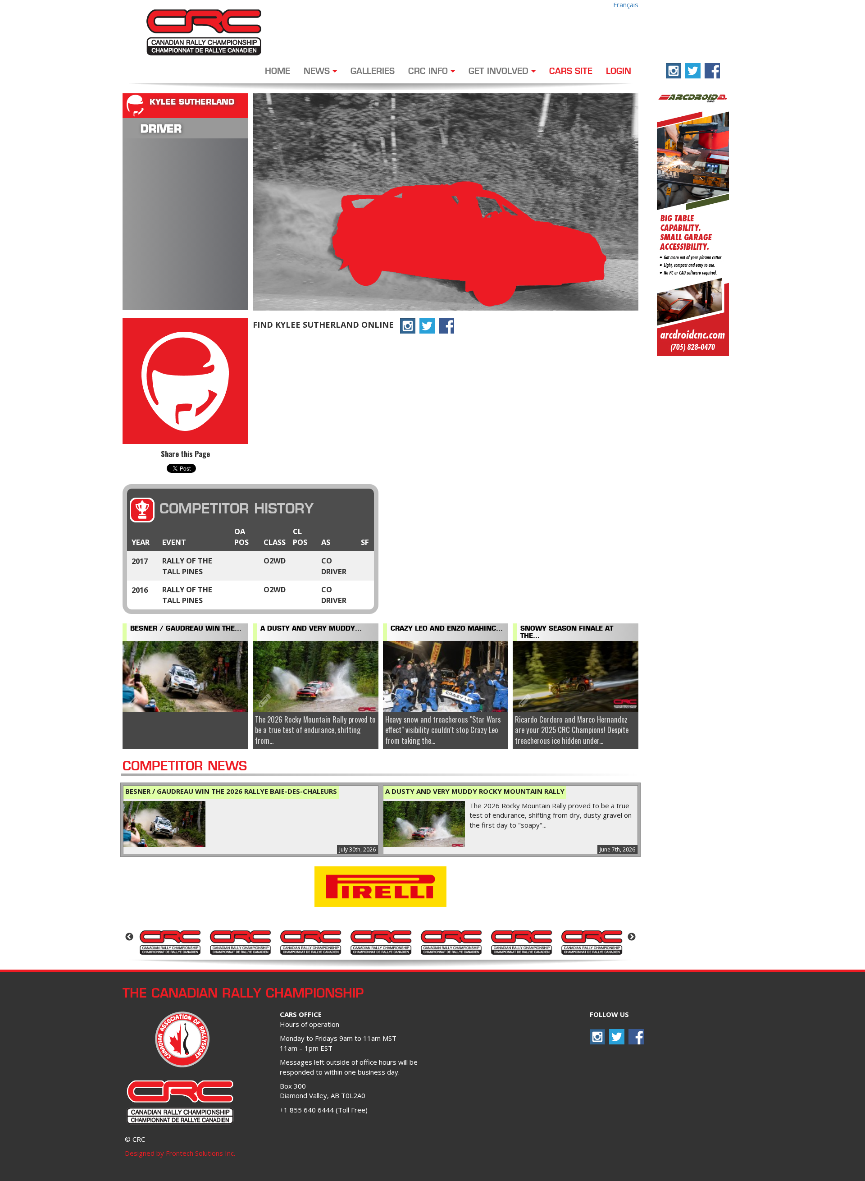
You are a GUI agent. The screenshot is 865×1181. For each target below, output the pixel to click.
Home (277, 72)
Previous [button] (129, 937)
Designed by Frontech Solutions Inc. (180, 1153)
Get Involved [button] (500, 72)
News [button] (318, 72)
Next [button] (631, 937)
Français (625, 4)
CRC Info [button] (429, 72)
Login (618, 72)
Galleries (373, 72)
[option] (170, 941)
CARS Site (570, 72)
